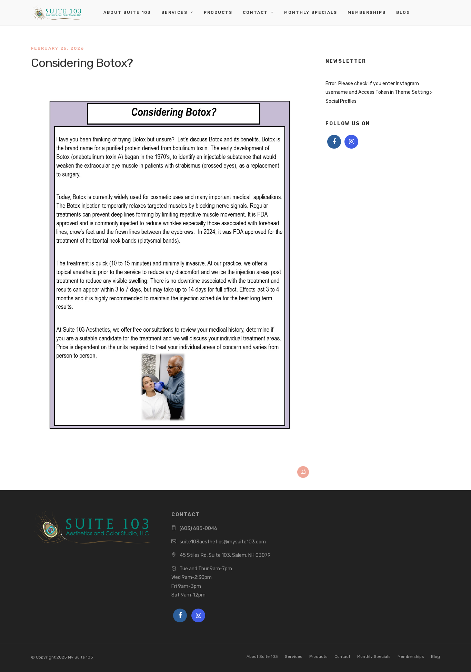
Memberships (367, 12)
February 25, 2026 (57, 48)
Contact (255, 12)
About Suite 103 (127, 12)
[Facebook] (334, 142)
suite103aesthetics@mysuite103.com (223, 542)
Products (218, 12)
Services (174, 12)
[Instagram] (351, 142)
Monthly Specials (310, 12)
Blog (403, 12)
